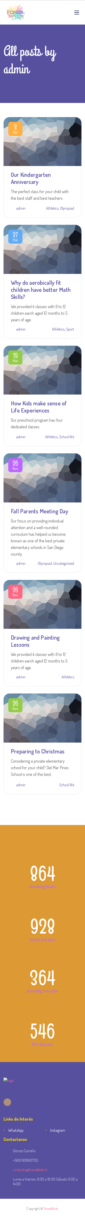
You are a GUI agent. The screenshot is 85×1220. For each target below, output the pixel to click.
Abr (15, 130)
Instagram (57, 1130)
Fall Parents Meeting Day (39, 511)
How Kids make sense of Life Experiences (39, 407)
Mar (15, 237)
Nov (15, 466)
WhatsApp (16, 1130)
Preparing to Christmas (37, 751)
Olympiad (67, 208)
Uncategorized (63, 563)
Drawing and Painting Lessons (35, 641)
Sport (70, 329)
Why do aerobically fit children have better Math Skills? (41, 289)
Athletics (52, 208)
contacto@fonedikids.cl (30, 1169)
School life (66, 436)
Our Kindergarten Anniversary (31, 178)
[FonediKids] (15, 12)
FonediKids (51, 1209)
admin (21, 208)
